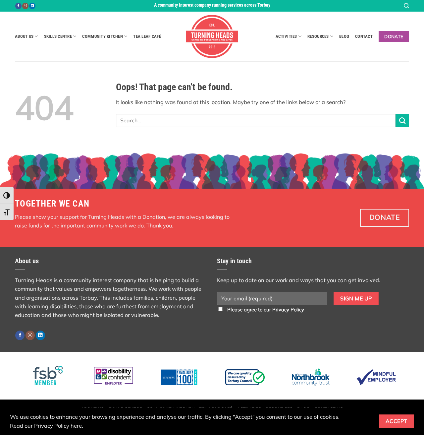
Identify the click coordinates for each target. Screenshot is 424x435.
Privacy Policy (288, 309)
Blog (344, 36)
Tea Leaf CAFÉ (147, 36)
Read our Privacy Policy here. (46, 425)
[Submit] (402, 120)
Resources (318, 36)
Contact (364, 36)
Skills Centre (58, 36)
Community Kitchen (102, 36)
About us (24, 36)
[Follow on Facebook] (18, 6)
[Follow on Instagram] (25, 6)
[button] (406, 6)
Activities (286, 36)
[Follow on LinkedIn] (32, 6)
